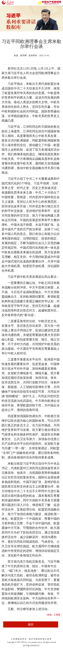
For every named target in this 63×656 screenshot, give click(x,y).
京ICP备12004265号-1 (31, 646)
